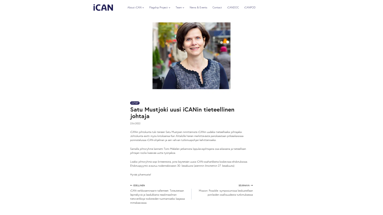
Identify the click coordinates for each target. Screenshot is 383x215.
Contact (217, 7)
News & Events (198, 7)
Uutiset (134, 103)
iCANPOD (250, 7)
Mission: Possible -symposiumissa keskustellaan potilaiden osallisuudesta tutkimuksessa (226, 190)
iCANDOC (233, 7)
